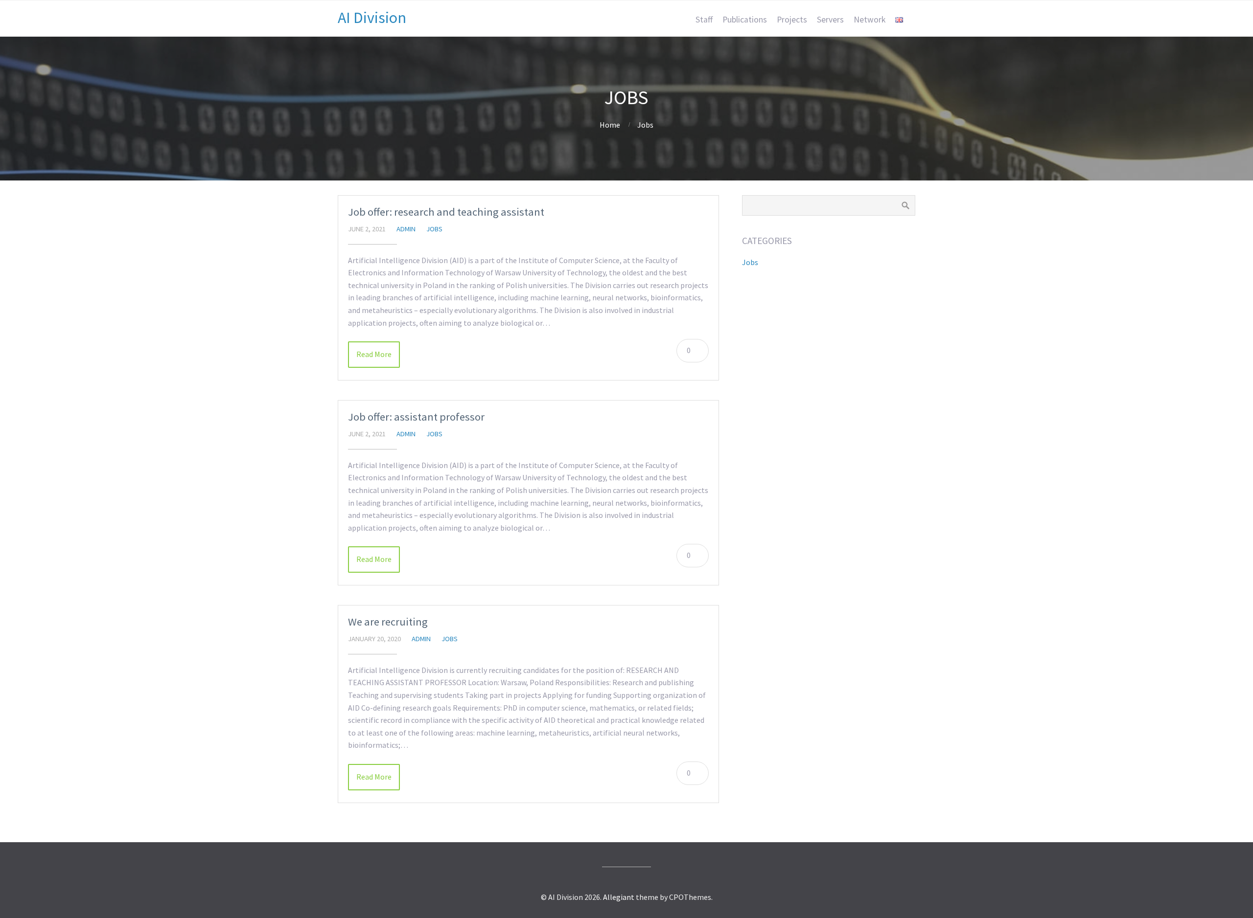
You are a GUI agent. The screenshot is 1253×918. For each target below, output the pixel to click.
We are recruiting (388, 621)
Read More (374, 354)
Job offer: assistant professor (416, 417)
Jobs (645, 125)
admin (406, 228)
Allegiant (618, 897)
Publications (744, 19)
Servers (830, 19)
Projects (792, 19)
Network (869, 19)
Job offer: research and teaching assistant (446, 212)
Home (610, 125)
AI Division (372, 17)
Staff (704, 19)
